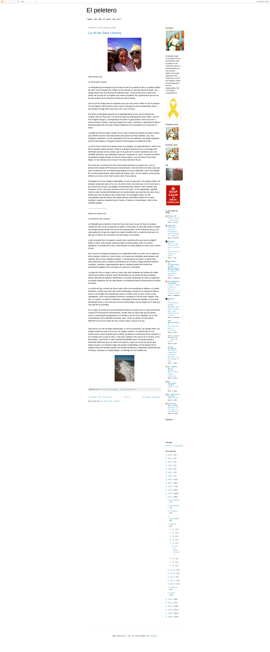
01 (173, 566)
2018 (170, 483)
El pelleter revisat (173, 395)
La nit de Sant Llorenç (104, 33)
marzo (173, 584)
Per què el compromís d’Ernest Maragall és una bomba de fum (173, 356)
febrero (174, 587)
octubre (174, 511)
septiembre (174, 519)
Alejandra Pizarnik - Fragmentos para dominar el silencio (173, 232)
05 (173, 559)
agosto (173, 524)
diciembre (175, 500)
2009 (170, 613)
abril (173, 580)
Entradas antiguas (151, 397)
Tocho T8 (172, 216)
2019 (170, 480)
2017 (170, 487)
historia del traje (172, 404)
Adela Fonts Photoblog (173, 337)
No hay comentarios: (128, 389)
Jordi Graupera (172, 348)
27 (173, 533)
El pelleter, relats (172, 383)
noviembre (175, 506)
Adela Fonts (173, 398)
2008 (170, 617)
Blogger (153, 636)
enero (172, 593)
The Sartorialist (173, 322)
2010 (170, 610)
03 (173, 562)
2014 (170, 497)
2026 (170, 455)
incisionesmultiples (173, 282)
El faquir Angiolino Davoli (172, 274)
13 (173, 543)
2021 (170, 473)
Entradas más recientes (100, 397)
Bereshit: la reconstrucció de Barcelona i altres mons (173, 266)
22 (173, 540)
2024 (170, 462)
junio (173, 573)
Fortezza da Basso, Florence (173, 328)
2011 (170, 606)
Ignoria (171, 226)
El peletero (101, 10)
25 (173, 536)
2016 (170, 490)
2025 (170, 458)
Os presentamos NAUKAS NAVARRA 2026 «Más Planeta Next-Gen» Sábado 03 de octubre (173, 308)
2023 (170, 466)
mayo (172, 577)
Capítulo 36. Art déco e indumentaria (173, 409)
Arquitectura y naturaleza (173, 219)
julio (173, 570)
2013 (170, 599)
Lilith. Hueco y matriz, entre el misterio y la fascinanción (174, 289)
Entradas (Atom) (112, 401)
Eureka (171, 241)
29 (173, 529)
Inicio (127, 397)
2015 (170, 493)
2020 (170, 476)
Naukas (171, 299)
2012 (170, 603)
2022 (170, 469)
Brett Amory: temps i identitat (173, 374)
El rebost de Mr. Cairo (172, 368)
